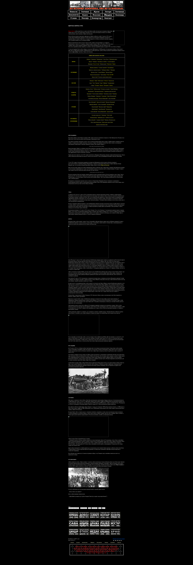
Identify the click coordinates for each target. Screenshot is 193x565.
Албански (72, 542)
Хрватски (119, 542)
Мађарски (92, 542)
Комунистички (84, 542)
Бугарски (78, 542)
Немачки (106, 542)
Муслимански (99, 542)
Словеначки (112, 542)
